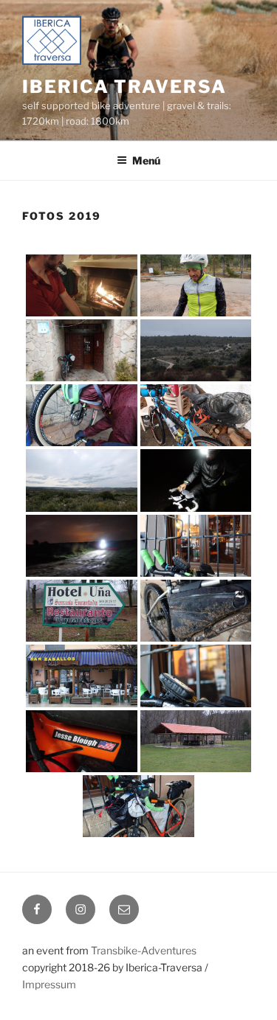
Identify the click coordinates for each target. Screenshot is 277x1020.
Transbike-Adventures (143, 950)
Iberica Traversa (124, 86)
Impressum (49, 984)
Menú (146, 160)
